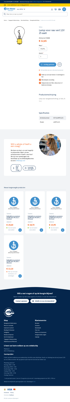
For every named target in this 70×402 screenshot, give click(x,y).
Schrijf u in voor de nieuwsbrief (44, 301)
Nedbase (11, 395)
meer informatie (35, 5)
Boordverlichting (24, 20)
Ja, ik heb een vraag (17, 168)
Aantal (41, 53)
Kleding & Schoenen (9, 330)
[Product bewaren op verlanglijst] (60, 64)
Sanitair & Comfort (9, 328)
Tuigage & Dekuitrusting (13, 20)
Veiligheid (6, 332)
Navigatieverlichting (34, 20)
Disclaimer (6, 392)
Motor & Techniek (8, 325)
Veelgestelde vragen (40, 334)
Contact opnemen (21, 301)
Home (5, 20)
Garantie (37, 325)
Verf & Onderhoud (8, 337)
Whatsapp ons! (20, 160)
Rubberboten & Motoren (10, 341)
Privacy (12, 392)
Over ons (37, 330)
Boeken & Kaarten (8, 334)
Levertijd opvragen (31, 168)
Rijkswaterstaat (48, 1)
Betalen (37, 323)
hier (34, 381)
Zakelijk (37, 337)
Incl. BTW (20, 9)
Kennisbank (38, 328)
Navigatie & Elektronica (10, 323)
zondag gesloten (49, 64)
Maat (40, 45)
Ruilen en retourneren (40, 332)
